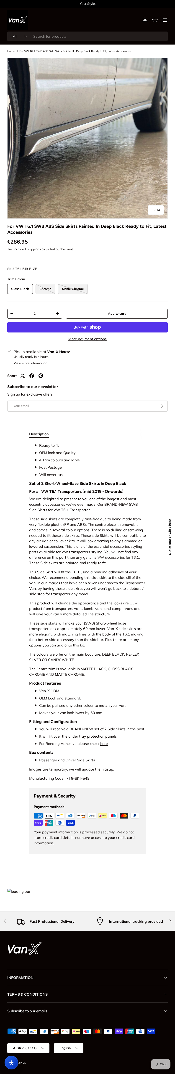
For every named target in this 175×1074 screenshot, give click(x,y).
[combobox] (87, 36)
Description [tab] (39, 434)
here (104, 743)
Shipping (33, 249)
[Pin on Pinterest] (40, 375)
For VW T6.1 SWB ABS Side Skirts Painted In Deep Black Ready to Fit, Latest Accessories (75, 51)
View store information (30, 363)
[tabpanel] (87, 612)
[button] (155, 20)
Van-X (21, 1062)
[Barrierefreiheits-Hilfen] (11, 1062)
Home (11, 51)
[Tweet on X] (22, 375)
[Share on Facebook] (31, 375)
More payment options (87, 339)
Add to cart (117, 313)
